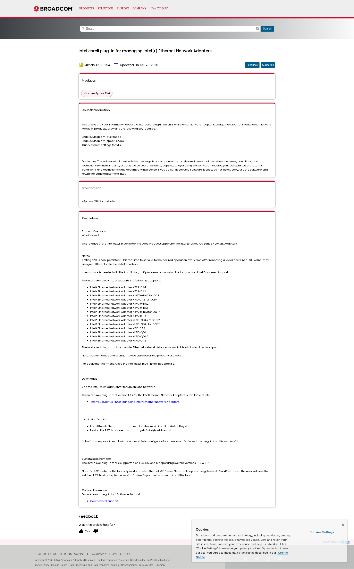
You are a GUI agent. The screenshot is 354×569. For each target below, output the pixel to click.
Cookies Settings (322, 532)
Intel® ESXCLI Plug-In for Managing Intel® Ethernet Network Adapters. (135, 402)
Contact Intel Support (104, 501)
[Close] (343, 524)
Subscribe (268, 64)
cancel (257, 29)
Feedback (252, 64)
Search (267, 28)
